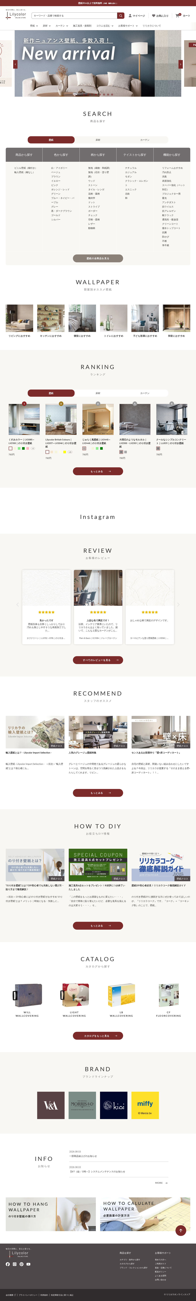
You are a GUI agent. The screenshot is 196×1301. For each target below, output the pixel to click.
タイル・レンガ (96, 189)
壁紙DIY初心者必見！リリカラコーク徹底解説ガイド (159, 885)
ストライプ (94, 206)
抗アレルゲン (169, 210)
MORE (159, 1182)
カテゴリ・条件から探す (130, 1259)
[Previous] (15, 64)
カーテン (60, 25)
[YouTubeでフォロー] (28, 1265)
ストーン (92, 185)
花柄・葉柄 (94, 193)
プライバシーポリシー (28, 1295)
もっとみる (97, 471)
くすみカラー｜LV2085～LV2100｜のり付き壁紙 (22, 441)
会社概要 (10, 1295)
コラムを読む (103, 25)
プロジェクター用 (171, 193)
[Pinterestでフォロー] (22, 1264)
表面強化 (166, 180)
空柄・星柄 (94, 219)
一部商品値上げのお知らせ (83, 1156)
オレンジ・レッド (60, 189)
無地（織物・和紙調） (99, 167)
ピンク (54, 185)
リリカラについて (152, 25)
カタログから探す (127, 1263)
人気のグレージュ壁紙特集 (82, 752)
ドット (91, 202)
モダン (128, 176)
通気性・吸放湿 (170, 219)
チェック (92, 215)
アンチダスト (169, 202)
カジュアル (131, 172)
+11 (33, 448)
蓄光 (164, 198)
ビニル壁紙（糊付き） (25, 167)
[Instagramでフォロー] (15, 1265)
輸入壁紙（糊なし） (24, 172)
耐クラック (168, 215)
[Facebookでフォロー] (8, 1264)
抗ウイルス (168, 206)
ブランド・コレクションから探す (134, 1267)
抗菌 (164, 232)
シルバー (55, 219)
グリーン (55, 193)
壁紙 (32, 25)
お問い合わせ (160, 1280)
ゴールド (55, 215)
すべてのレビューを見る (97, 660)
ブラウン (55, 176)
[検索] (120, 15)
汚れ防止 (166, 172)
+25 (70, 452)
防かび (165, 236)
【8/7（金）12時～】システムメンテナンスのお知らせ (97, 1171)
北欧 (127, 193)
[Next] (180, 64)
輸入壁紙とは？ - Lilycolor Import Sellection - (29, 752)
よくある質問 (160, 1275)
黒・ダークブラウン (61, 210)
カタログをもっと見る (96, 1035)
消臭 (164, 176)
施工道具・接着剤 (82, 25)
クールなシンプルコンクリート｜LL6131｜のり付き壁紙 (171, 441)
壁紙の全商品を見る (98, 258)
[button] (18, 605)
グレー (54, 206)
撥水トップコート (171, 228)
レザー (91, 223)
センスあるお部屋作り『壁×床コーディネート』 (156, 752)
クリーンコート (170, 223)
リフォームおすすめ (172, 167)
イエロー (55, 180)
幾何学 (91, 198)
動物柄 (91, 228)
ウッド (91, 180)
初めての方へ (160, 1259)
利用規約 (44, 1295)
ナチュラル (131, 167)
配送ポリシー (160, 1271)
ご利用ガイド (160, 1263)
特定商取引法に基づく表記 (62, 1295)
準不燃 (165, 245)
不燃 (164, 241)
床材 (45, 25)
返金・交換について (163, 1267)
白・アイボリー (59, 167)
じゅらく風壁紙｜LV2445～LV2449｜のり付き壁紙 (96, 441)
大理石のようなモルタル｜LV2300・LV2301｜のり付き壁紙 (135, 443)
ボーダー (92, 210)
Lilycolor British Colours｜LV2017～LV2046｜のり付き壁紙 (60, 443)
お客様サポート (126, 25)
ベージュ (55, 172)
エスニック (131, 189)
